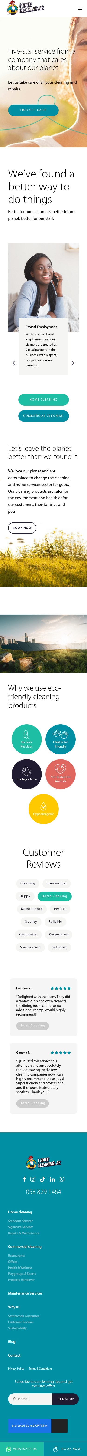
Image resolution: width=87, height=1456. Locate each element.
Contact (14, 1356)
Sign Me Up (66, 1399)
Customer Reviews (21, 1322)
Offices (12, 1262)
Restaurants (16, 1256)
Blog (11, 1342)
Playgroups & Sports (22, 1274)
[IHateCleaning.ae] (25, 8)
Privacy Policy (16, 1368)
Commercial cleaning (25, 1247)
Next (72, 362)
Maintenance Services (25, 1293)
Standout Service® (20, 1221)
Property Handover (21, 1280)
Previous (14, 362)
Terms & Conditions (40, 1368)
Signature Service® (20, 1227)
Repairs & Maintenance (23, 1233)
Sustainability (17, 1328)
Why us (14, 1307)
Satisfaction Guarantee (23, 1316)
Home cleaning (20, 1212)
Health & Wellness (20, 1268)
